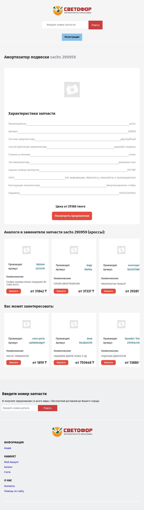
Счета (7, 472)
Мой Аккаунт (11, 462)
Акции (7, 448)
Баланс (8, 467)
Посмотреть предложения (72, 215)
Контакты (9, 486)
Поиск (95, 25)
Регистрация (72, 37)
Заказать (13, 291)
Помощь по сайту (14, 491)
